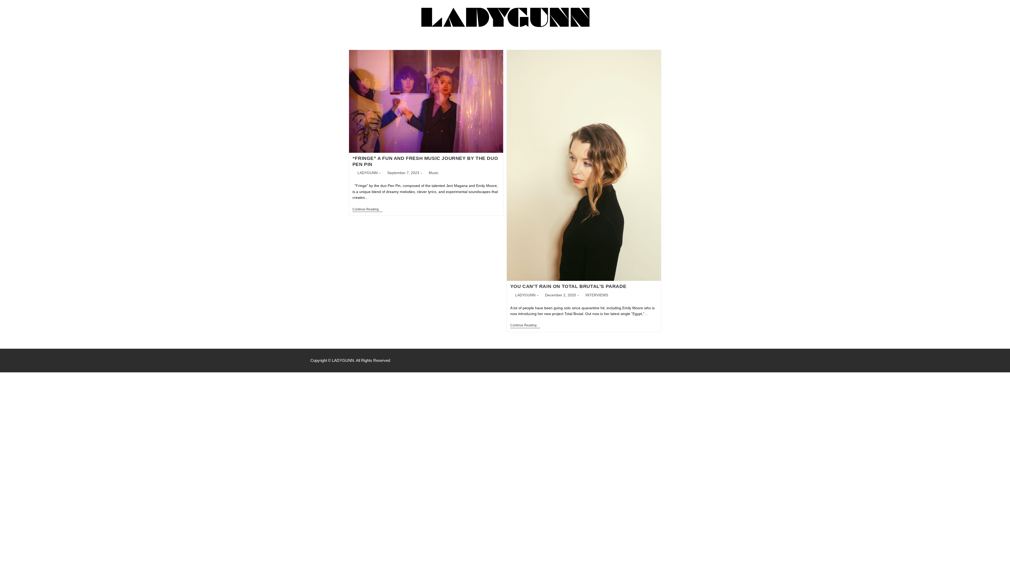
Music (433, 173)
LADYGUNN (367, 173)
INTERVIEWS (596, 295)
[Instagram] (697, 360)
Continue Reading (367, 209)
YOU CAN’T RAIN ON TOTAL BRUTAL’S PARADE (568, 286)
